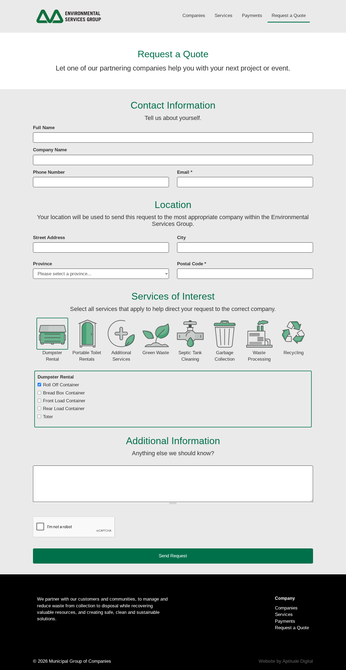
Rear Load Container (64, 408)
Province (42, 263)
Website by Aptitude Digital (286, 661)
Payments (252, 15)
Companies (193, 15)
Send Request (173, 555)
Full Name (44, 127)
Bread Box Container (64, 393)
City (181, 237)
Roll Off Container (61, 384)
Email (184, 172)
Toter (48, 416)
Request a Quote (289, 15)
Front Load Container (64, 400)
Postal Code (191, 263)
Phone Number (49, 172)
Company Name (50, 149)
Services (223, 15)
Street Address (49, 237)
